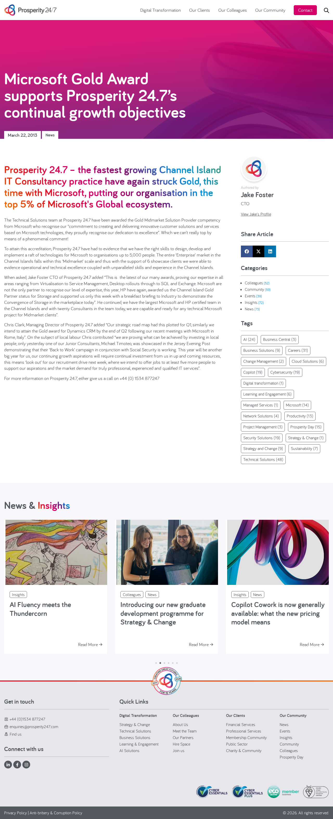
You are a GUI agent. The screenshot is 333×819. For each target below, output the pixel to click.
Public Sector (237, 744)
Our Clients (199, 10)
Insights (251, 302)
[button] (247, 251)
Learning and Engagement (267, 394)
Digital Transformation (160, 10)
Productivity (300, 415)
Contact (305, 10)
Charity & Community (243, 750)
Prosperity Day (306, 426)
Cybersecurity (285, 372)
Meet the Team (185, 731)
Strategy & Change (306, 437)
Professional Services (243, 731)
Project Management (263, 426)
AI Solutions (129, 750)
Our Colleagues (232, 10)
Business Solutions (261, 350)
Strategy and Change (263, 448)
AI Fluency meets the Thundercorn (40, 608)
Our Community (270, 10)
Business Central (279, 339)
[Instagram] (26, 764)
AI (249, 339)
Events (250, 295)
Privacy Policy (15, 812)
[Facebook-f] (17, 764)
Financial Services (240, 724)
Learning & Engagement (138, 744)
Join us (178, 750)
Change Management (263, 361)
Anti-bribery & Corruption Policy (56, 812)
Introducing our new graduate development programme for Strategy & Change (163, 613)
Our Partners (183, 737)
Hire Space (181, 744)
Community (254, 289)
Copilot (252, 372)
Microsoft (297, 405)
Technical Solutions (263, 459)
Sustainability (304, 448)
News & (37, 505)
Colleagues (254, 282)
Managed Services (260, 405)
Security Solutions (261, 437)
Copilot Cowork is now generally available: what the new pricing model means (278, 613)
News (50, 135)
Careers (298, 350)
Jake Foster (257, 194)
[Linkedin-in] (8, 764)
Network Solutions (261, 415)
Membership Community (246, 737)
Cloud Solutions (308, 361)
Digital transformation (263, 383)
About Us (180, 724)
